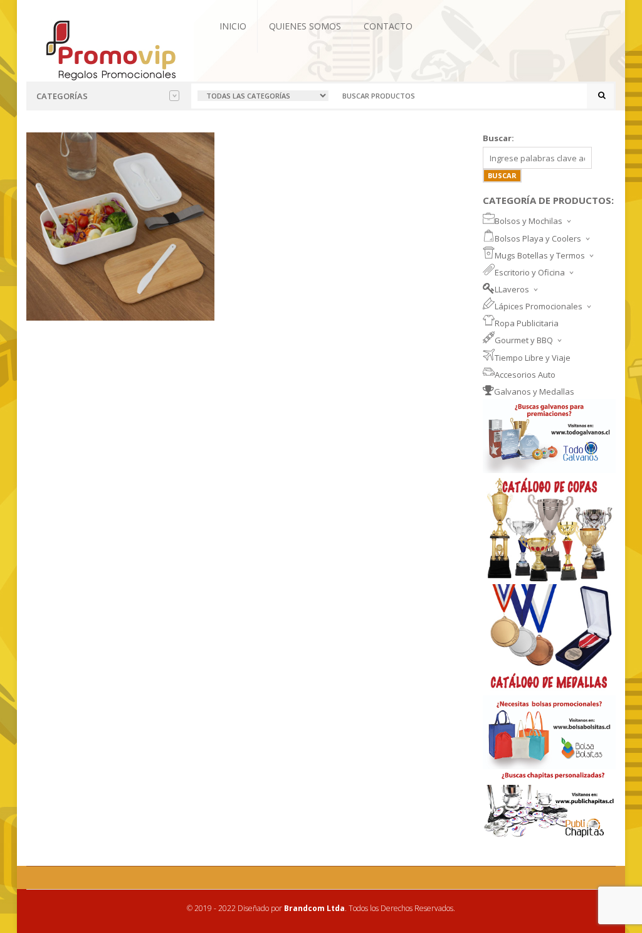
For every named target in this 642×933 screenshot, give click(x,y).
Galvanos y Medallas (534, 391)
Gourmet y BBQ (524, 340)
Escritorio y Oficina (530, 272)
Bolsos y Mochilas (528, 221)
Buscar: (498, 138)
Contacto (388, 26)
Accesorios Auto (525, 374)
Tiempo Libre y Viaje (533, 357)
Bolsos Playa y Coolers (538, 238)
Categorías (62, 96)
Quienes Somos (305, 26)
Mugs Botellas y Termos (540, 255)
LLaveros (512, 289)
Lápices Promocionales (538, 306)
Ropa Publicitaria (527, 323)
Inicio (232, 26)
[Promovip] (110, 49)
